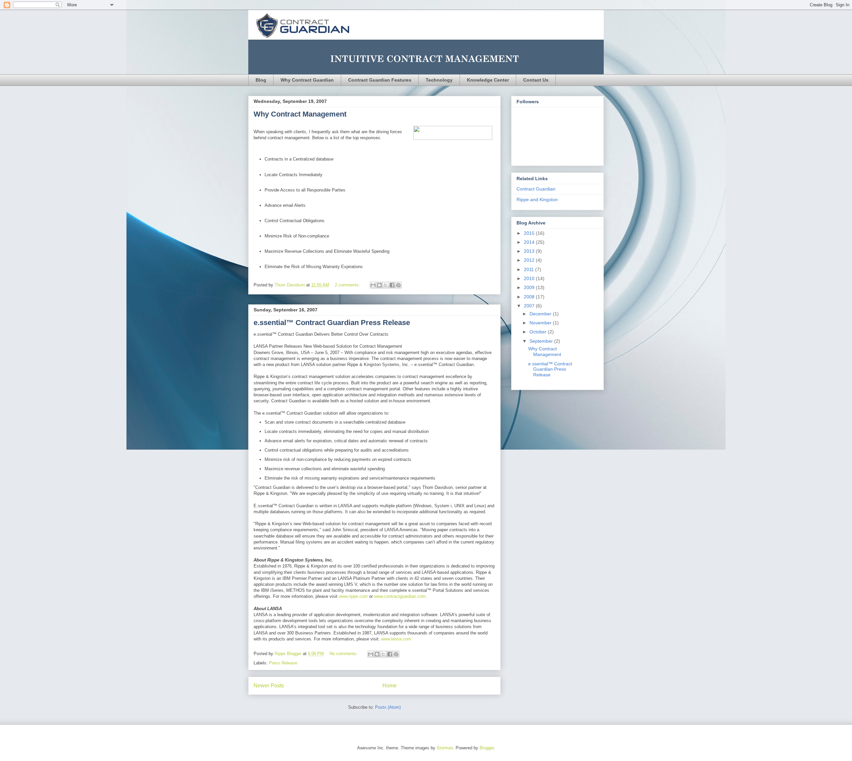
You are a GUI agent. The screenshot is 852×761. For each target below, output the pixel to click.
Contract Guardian (536, 188)
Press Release (283, 662)
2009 (530, 287)
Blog (261, 80)
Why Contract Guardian (307, 80)
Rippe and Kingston (537, 199)
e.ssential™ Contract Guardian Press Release (332, 322)
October (539, 331)
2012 (530, 260)
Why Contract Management (300, 114)
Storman (445, 747)
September (542, 341)
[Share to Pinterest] (398, 285)
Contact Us (535, 80)
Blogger (487, 747)
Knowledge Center (488, 80)
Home (389, 685)
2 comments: (348, 284)
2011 (529, 269)
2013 (530, 251)
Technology (439, 80)
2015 (530, 233)
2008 (530, 296)
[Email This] (373, 285)
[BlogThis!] (379, 285)
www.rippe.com (353, 596)
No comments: (344, 653)
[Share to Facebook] (392, 285)
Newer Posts (269, 685)
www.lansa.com (396, 638)
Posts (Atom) (388, 707)
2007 (530, 305)
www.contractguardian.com (400, 596)
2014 (530, 242)
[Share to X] (385, 285)
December (541, 313)
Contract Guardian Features (379, 80)
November (541, 322)
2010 (530, 278)
